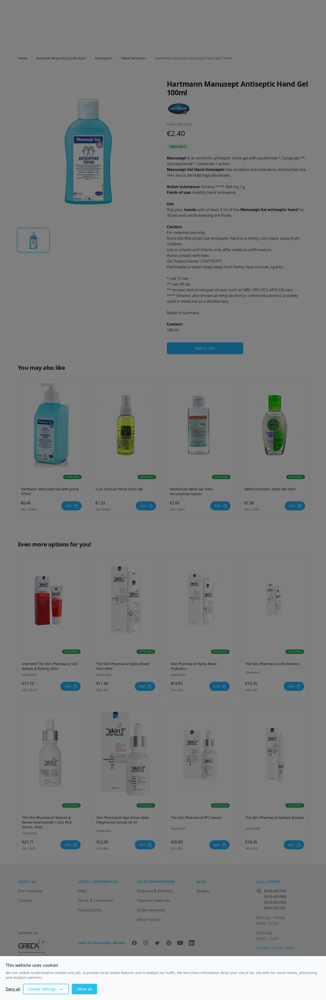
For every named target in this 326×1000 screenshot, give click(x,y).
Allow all (84, 989)
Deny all (13, 989)
